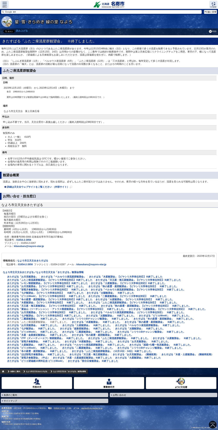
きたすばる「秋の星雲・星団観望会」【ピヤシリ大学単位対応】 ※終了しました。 (133, 286)
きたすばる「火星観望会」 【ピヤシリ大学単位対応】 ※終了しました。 (135, 299)
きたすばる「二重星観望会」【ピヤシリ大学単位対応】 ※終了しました (127, 296)
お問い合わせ (119, 395)
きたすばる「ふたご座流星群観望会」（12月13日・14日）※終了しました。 (112, 351)
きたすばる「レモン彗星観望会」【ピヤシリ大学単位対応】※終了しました (47, 283)
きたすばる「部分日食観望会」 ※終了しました (93, 361)
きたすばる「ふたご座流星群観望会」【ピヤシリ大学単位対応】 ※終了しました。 (133, 302)
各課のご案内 (15, 371)
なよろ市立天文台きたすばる (32, 260)
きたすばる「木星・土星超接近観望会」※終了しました (82, 357)
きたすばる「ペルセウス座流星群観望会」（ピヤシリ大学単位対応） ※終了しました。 (138, 312)
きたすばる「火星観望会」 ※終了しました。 (178, 338)
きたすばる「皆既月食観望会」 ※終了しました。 (34, 341)
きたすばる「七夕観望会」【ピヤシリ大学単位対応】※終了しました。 (45, 315)
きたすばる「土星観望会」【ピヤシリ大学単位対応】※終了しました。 (129, 283)
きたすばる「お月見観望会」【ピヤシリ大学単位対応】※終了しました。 (46, 286)
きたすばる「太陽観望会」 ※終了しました (110, 293)
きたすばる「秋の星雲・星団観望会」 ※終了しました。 (155, 322)
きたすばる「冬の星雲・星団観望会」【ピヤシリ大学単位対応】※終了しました (50, 299)
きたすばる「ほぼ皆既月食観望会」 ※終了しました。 (36, 354)
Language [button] (213, 4)
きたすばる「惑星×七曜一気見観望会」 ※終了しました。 (160, 344)
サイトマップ (10, 401)
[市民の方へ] (37, 383)
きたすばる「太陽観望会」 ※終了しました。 (111, 315)
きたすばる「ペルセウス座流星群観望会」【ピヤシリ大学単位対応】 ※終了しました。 (138, 289)
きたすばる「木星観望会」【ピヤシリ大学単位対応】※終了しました (126, 276)
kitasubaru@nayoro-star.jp (29, 246)
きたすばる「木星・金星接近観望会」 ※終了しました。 (38, 335)
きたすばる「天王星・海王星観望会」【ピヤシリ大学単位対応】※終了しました (138, 280)
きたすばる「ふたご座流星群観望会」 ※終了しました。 (119, 338)
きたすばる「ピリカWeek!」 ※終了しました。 (165, 315)
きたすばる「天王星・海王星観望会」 (89, 354)
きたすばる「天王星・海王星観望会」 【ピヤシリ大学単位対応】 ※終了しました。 (52, 306)
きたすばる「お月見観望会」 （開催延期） (135, 354)
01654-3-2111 (59, 408)
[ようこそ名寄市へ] (181, 383)
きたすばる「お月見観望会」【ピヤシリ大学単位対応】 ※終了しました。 (47, 312)
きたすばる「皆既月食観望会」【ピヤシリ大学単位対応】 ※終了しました (47, 289)
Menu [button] (4, 4)
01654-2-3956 (23, 240)
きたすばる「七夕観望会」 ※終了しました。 (32, 328)
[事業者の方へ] (109, 383)
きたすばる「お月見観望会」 (22, 276)
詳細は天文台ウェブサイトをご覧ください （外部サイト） (39, 187)
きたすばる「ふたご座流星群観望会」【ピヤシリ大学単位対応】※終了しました (50, 280)
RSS (214, 31)
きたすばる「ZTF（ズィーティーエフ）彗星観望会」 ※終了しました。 (46, 338)
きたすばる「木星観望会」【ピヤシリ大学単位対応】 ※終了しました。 (46, 302)
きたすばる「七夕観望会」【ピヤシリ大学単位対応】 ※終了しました (45, 293)
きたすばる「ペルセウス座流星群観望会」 (63, 276)
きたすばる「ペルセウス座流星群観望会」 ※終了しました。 (148, 325)
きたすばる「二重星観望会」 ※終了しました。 (33, 318)
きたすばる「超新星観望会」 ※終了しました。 (86, 328)
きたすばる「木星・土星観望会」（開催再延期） (187, 354)
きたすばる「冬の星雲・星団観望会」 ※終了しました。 (164, 318)
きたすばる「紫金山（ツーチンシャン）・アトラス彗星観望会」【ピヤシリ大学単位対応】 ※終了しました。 (66, 309)
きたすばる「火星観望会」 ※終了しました (138, 357)
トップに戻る (213, 425)
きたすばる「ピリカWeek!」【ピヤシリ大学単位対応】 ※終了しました (46, 296)
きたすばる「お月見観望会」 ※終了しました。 (33, 325)
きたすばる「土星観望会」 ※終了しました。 (87, 325)
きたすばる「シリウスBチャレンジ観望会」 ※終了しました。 (96, 318)
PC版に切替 (211, 12)
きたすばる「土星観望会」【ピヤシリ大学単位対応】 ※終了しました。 (168, 309)
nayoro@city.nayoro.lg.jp (91, 408)
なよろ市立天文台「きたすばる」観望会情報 (69, 371)
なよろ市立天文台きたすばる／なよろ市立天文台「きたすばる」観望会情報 (43, 272)
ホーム (3, 371)
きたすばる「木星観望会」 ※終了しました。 (97, 322)
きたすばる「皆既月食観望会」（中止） (28, 357)
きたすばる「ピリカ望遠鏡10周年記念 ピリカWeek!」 (36, 361)
